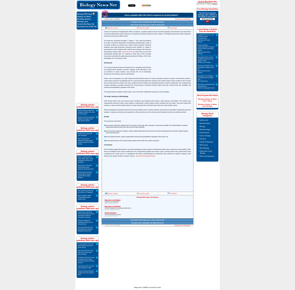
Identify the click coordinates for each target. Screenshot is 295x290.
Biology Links (82, 21)
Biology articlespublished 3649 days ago (88, 208)
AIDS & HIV (204, 120)
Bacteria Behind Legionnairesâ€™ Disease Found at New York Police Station (206, 49)
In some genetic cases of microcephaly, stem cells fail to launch (85, 245)
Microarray (204, 145)
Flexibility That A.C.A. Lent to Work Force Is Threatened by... (206, 38)
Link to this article (143, 28)
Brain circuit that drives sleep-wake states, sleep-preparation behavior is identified (86, 159)
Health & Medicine (206, 142)
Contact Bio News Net (85, 24)
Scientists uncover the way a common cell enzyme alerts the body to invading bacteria (86, 260)
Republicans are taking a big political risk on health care (206, 78)
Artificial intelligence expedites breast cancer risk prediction (85, 222)
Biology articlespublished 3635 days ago (88, 106)
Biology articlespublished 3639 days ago (88, 129)
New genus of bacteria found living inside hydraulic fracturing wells (85, 167)
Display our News (84, 16)
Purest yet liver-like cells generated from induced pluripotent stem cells (85, 229)
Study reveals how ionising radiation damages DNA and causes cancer (86, 118)
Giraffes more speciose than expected (85, 134)
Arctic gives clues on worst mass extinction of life (86, 267)
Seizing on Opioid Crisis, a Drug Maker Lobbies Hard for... (206, 69)
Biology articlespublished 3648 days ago (88, 186)
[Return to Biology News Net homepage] (98, 9)
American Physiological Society (145, 156)
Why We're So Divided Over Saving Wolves (206, 86)
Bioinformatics (205, 123)
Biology (202, 126)
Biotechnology (205, 129)
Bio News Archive (84, 19)
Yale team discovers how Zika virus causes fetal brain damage (85, 252)
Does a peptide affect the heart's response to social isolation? (151, 15)
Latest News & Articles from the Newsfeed (207, 30)
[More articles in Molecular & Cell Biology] (105, 17)
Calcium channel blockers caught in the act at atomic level (86, 272)
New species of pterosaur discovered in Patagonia (86, 191)
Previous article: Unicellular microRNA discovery (147, 22)
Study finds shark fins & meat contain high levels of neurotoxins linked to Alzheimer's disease (86, 214)
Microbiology (204, 148)
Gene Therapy (205, 136)
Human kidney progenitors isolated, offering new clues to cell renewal (86, 112)
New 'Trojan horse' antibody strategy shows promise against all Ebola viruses (86, 141)
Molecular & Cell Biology (183, 19)
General (203, 139)
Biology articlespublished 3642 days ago (88, 152)
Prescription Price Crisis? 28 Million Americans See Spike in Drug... (206, 59)
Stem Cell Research (207, 156)
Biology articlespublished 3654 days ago (88, 239)
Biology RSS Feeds (85, 14)
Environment (204, 132)
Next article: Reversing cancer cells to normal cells (147, 25)
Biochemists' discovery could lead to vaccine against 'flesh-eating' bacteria (85, 175)
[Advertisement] (171, 57)
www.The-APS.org (128, 52)
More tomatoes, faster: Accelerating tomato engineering (85, 197)
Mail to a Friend (113, 28)
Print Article (173, 28)
